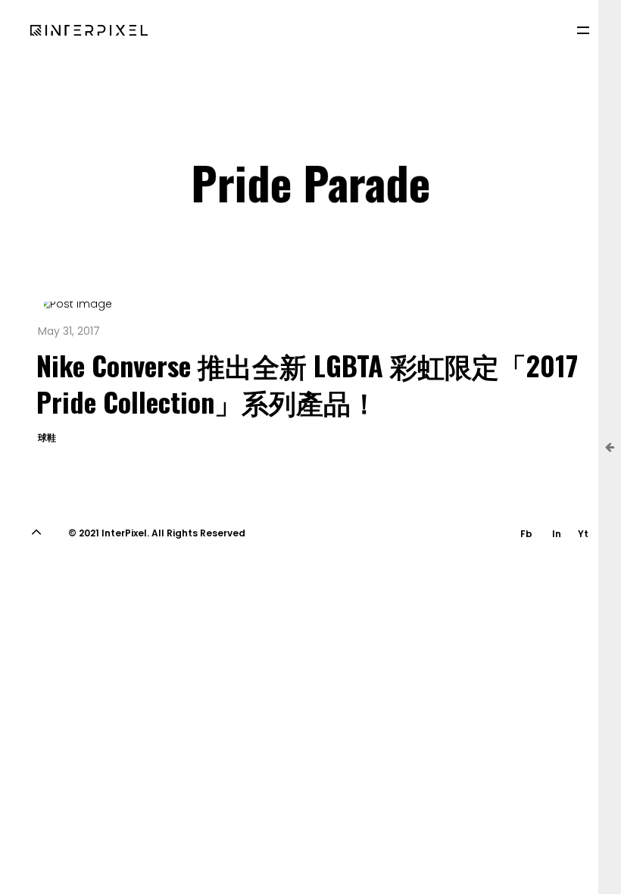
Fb (526, 533)
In (556, 533)
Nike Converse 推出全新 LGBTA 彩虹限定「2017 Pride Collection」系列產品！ (307, 383)
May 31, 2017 (69, 331)
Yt (583, 533)
